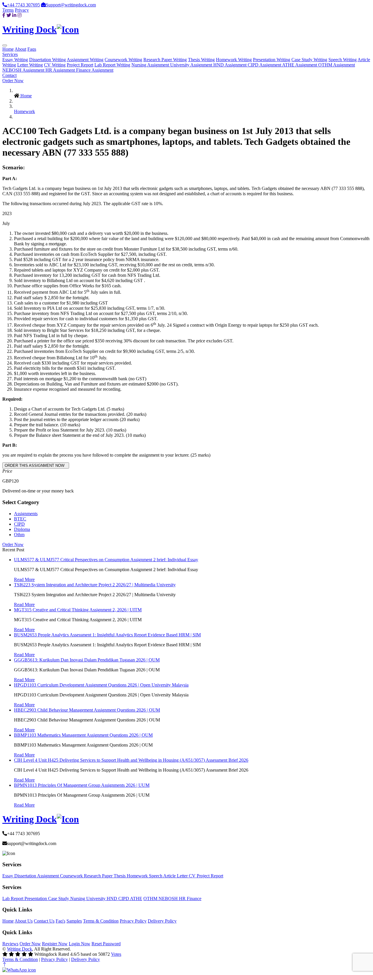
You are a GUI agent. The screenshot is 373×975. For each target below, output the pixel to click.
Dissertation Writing (47, 59)
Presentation (36, 898)
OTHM (151, 898)
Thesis (120, 875)
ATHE (136, 898)
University (96, 898)
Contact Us (44, 920)
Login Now (79, 943)
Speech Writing (342, 59)
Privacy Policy (133, 920)
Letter (183, 875)
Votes (116, 954)
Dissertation (25, 875)
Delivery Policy (162, 920)
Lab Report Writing (112, 64)
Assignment (48, 875)
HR (183, 898)
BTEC (20, 518)
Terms (8, 10)
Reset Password (106, 943)
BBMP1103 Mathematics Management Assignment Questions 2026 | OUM (83, 735)
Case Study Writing (309, 59)
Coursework (72, 875)
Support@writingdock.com (71, 4)
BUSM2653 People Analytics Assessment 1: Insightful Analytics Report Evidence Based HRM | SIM (107, 634)
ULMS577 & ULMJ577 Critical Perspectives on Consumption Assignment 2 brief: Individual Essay (106, 559)
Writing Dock (19, 948)
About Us (24, 920)
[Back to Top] (4, 964)
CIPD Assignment (265, 64)
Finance (194, 898)
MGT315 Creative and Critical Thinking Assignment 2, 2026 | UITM (78, 609)
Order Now (13, 80)
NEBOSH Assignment (23, 70)
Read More (24, 579)
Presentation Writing (271, 59)
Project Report (80, 64)
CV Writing (55, 64)
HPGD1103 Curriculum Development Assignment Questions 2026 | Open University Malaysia (101, 684)
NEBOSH (169, 898)
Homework (24, 111)
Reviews (10, 943)
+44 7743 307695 (23, 4)
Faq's (60, 920)
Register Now (55, 943)
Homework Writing (234, 59)
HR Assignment (60, 70)
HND (112, 898)
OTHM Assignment (336, 64)
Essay (8, 875)
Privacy (22, 10)
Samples (74, 920)
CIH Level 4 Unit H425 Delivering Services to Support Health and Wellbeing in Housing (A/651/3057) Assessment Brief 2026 (131, 760)
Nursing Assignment (150, 64)
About (20, 49)
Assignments (26, 513)
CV (193, 875)
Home (8, 49)
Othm (19, 534)
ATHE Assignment (300, 64)
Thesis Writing (201, 59)
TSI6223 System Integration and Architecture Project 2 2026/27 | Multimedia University (95, 584)
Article (170, 875)
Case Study (59, 898)
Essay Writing (15, 59)
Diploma (22, 529)
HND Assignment (230, 64)
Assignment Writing (85, 59)
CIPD (19, 524)
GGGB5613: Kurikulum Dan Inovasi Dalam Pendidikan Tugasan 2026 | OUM (87, 659)
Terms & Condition (101, 920)
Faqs (31, 49)
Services (10, 54)
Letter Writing (30, 64)
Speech (156, 875)
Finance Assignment (94, 70)
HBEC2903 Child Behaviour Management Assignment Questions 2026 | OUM (87, 710)
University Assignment (191, 64)
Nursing (78, 898)
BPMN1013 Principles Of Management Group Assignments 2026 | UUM (81, 785)
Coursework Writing (123, 59)
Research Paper (99, 875)
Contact (9, 75)
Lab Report (13, 898)
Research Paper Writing (165, 59)
